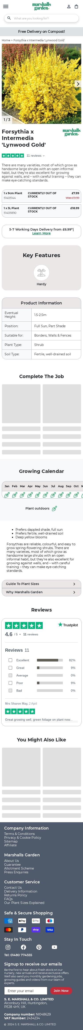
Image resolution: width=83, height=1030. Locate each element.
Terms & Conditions (19, 834)
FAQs (8, 899)
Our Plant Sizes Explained (24, 903)
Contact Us (13, 888)
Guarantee (12, 865)
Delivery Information (20, 891)
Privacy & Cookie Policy (22, 838)
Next (78, 83)
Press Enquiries (16, 872)
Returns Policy (15, 895)
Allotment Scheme (19, 868)
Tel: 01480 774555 (18, 955)
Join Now (61, 991)
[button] (6, 6)
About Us (11, 861)
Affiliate (10, 845)
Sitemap (10, 841)
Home (6, 40)
